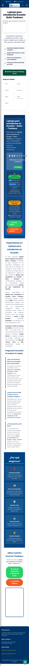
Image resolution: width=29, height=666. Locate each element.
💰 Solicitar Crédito (13, 230)
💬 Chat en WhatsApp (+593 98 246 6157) (14, 572)
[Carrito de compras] (26, 5)
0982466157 (9, 1)
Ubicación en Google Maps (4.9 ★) (8, 653)
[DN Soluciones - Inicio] (14, 5)
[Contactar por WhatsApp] (25, 662)
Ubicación (19, 1)
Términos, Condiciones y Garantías (8, 650)
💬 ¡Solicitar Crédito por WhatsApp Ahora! (14, 72)
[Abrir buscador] (18, 5)
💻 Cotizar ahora (13, 223)
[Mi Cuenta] (22, 5)
